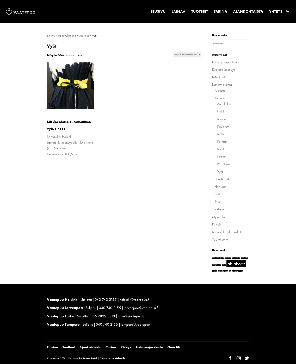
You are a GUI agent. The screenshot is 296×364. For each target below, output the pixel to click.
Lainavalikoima (67, 35)
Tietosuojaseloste (149, 347)
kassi (224, 265)
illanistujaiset (236, 258)
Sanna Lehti (89, 358)
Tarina (220, 12)
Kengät (222, 141)
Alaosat (220, 90)
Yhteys (275, 12)
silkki (220, 271)
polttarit (214, 271)
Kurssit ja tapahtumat (225, 62)
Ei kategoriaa (224, 179)
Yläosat (220, 209)
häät (222, 258)
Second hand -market (226, 232)
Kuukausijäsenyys (223, 69)
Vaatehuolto (220, 239)
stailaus (225, 271)
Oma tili (173, 347)
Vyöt (220, 171)
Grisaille (120, 358)
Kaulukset (223, 126)
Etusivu (158, 12)
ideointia (228, 258)
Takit (217, 201)
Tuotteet (199, 12)
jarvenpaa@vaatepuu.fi (141, 307)
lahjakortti (236, 263)
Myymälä (218, 217)
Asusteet (84, 35)
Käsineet (222, 119)
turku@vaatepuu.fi (131, 316)
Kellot (220, 134)
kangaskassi (216, 265)
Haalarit (220, 186)
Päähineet (223, 164)
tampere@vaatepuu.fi (136, 324)
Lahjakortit (218, 77)
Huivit (220, 111)
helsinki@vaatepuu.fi (135, 299)
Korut (220, 149)
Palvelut (217, 224)
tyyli (230, 271)
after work (216, 258)
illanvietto (244, 258)
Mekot (219, 194)
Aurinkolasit (224, 104)
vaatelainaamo (237, 271)
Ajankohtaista (248, 12)
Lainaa (178, 12)
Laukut (221, 156)
